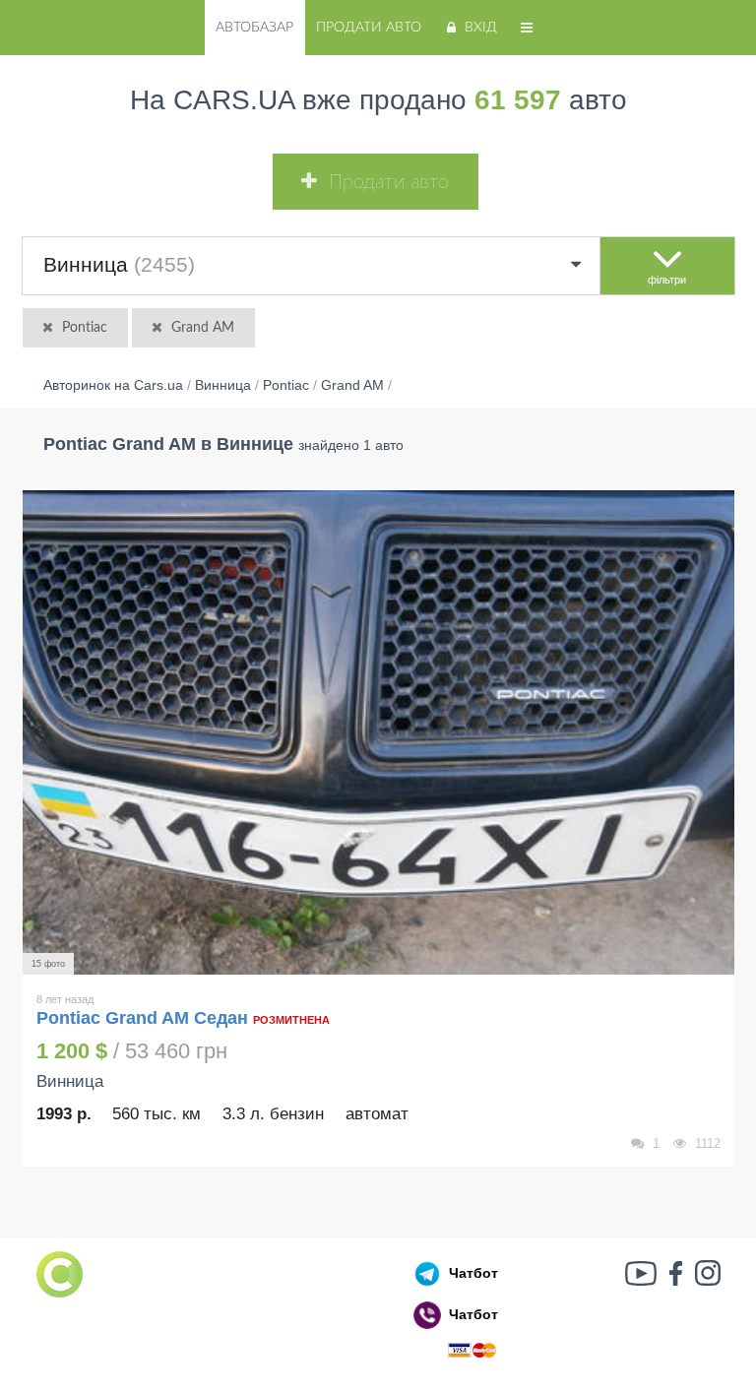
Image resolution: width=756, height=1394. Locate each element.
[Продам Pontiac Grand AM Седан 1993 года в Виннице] (378, 733)
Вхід (481, 27)
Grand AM (202, 328)
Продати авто (368, 27)
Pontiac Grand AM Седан (142, 1018)
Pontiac (84, 328)
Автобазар (254, 27)
